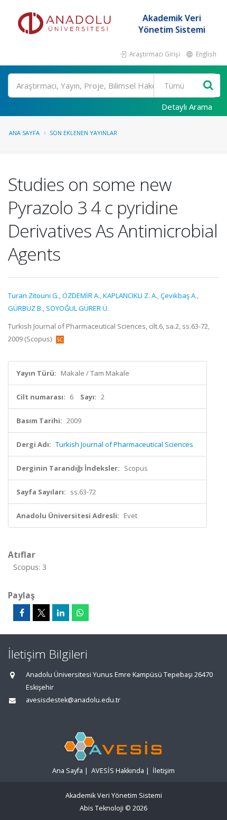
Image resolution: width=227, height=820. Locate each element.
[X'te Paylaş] (41, 612)
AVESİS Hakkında (117, 770)
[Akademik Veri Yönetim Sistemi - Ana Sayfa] (66, 23)
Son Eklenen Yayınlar (83, 133)
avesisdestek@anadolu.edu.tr (73, 699)
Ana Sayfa (24, 133)
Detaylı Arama (187, 106)
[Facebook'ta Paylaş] (21, 612)
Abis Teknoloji (102, 808)
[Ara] (208, 86)
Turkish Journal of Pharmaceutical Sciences (124, 444)
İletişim (164, 770)
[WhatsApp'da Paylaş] (80, 612)
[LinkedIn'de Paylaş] (60, 612)
